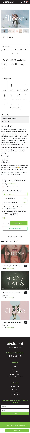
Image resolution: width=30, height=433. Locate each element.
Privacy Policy (15, 374)
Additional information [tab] (9, 118)
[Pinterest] (16, 356)
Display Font (15, 387)
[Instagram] (11, 356)
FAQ (15, 366)
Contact (15, 371)
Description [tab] (5, 115)
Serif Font (15, 392)
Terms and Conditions (15, 377)
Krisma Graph (10, 268)
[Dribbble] (21, 356)
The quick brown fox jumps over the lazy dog (13, 64)
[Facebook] (9, 356)
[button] (3, 2)
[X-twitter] (14, 356)
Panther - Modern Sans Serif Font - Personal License (15, 424)
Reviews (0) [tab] (5, 121)
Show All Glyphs (15, 108)
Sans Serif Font (15, 394)
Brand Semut (11, 184)
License (15, 369)
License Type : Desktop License (12, 191)
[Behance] (18, 356)
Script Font (15, 389)
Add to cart (18, 223)
